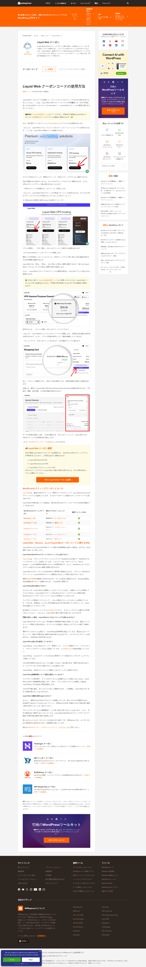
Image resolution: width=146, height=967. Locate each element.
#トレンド (106, 3)
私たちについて (23, 867)
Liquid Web (26, 493)
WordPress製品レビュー (110, 875)
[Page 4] (116, 272)
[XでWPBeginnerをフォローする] (110, 41)
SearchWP (105, 919)
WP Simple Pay (107, 911)
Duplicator (105, 907)
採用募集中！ (42, 936)
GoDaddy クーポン (30, 539)
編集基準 (21, 871)
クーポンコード (60, 534)
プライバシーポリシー (53, 867)
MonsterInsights (78, 919)
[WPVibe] (113, 64)
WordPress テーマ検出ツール (83, 871)
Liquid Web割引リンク (41, 114)
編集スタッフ (27, 92)
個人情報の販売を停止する (55, 879)
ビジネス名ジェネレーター (82, 867)
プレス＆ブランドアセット (27, 879)
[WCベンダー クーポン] (27, 760)
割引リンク (59, 523)
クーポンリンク (60, 518)
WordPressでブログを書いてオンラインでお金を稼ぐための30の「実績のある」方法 (113, 232)
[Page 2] (112, 272)
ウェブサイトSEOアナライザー (84, 883)
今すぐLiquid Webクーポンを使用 (57, 479)
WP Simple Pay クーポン (45, 786)
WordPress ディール (109, 879)
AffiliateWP (105, 935)
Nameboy (76, 935)
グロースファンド (51, 883)
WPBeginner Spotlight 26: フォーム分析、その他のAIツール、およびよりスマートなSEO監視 (113, 190)
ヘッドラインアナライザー (82, 879)
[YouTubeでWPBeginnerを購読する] (116, 41)
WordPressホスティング (58, 956)
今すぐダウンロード (56, 840)
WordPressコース (108, 867)
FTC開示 (48, 875)
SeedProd (76, 931)
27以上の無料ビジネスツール (83, 891)
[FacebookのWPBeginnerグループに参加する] (104, 45)
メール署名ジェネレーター (82, 887)
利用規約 (48, 871)
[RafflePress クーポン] (27, 774)
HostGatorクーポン (30, 534)
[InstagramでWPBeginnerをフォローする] (122, 41)
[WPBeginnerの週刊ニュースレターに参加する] (122, 45)
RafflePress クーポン (43, 772)
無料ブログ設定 (107, 891)
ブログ (47, 3)
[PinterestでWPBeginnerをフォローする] (110, 45)
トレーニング (85, 3)
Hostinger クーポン (42, 743)
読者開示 (46, 92)
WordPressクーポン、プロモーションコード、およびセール (47, 727)
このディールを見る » (47, 763)
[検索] (128, 3)
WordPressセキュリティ (110, 887)
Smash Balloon (78, 927)
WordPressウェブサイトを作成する (41, 442)
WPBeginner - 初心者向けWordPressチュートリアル (25, 3)
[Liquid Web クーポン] (27, 46)
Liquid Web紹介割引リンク (48, 280)
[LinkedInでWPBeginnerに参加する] (116, 45)
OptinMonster (78, 907)
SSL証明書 (31, 579)
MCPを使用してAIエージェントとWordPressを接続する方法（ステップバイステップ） (113, 213)
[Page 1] (110, 272)
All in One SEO (78, 915)
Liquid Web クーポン (48, 42)
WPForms (76, 911)
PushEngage (106, 927)
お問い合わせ (22, 883)
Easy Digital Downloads (110, 915)
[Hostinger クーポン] (27, 746)
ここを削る (48, 69)
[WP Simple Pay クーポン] (27, 789)
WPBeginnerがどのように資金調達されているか (68, 804)
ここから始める (60, 3)
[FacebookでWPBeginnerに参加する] (104, 41)
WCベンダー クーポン (44, 758)
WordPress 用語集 (108, 871)
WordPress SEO (107, 883)
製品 (96, 3)
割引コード (59, 539)
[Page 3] (114, 272)
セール (73, 3)
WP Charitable (107, 931)
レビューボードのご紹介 (26, 875)
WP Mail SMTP (78, 923)
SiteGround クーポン (31, 528)
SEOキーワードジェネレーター (84, 875)
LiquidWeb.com (55, 123)
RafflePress (105, 923)
